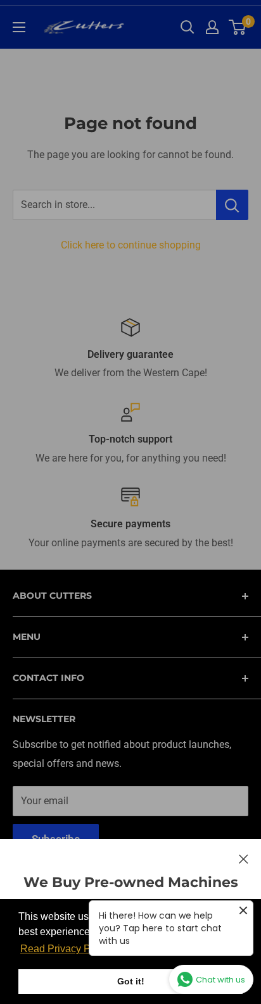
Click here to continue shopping (131, 245)
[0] (238, 27)
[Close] (243, 858)
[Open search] (187, 27)
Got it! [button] (130, 981)
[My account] (212, 27)
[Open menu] (19, 27)
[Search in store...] (232, 205)
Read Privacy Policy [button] (65, 948)
